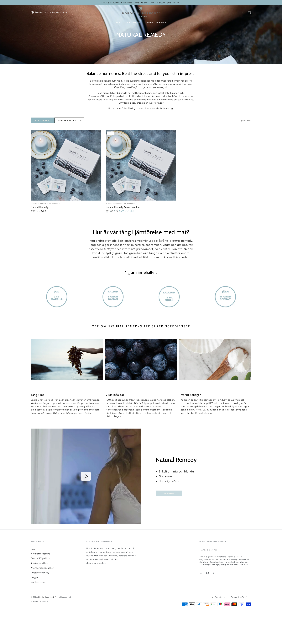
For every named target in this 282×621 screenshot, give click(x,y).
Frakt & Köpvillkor (40, 558)
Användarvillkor (40, 563)
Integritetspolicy (40, 572)
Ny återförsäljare (40, 553)
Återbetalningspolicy (42, 567)
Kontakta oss (38, 582)
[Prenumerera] (249, 550)
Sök (33, 548)
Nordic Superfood (46, 597)
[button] (242, 12)
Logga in (35, 577)
